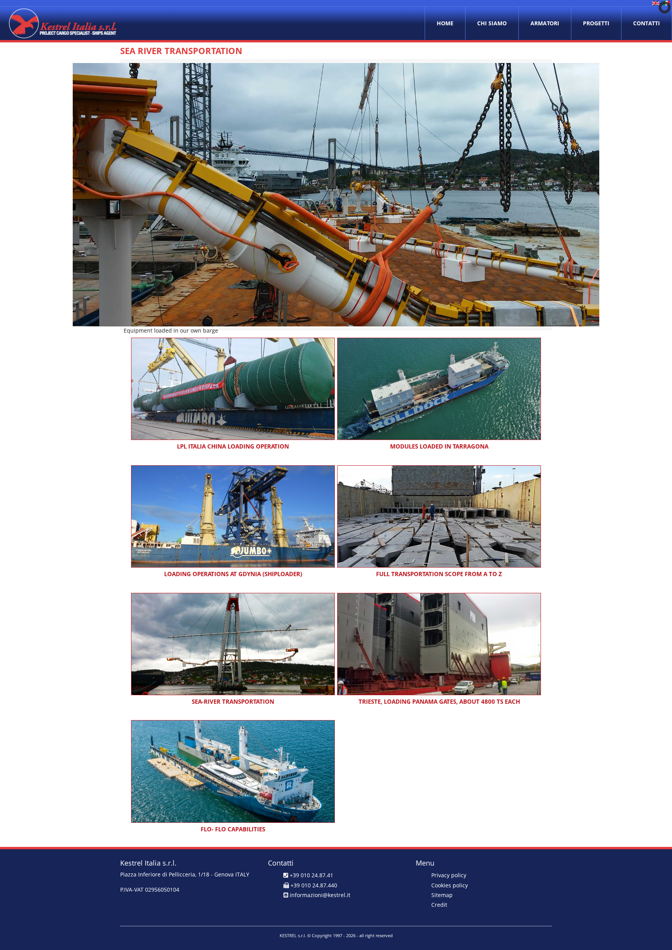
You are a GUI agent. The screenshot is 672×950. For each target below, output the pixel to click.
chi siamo (492, 23)
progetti (596, 23)
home (445, 23)
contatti (646, 23)
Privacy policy (448, 875)
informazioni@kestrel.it (320, 895)
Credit (439, 904)
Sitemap (442, 895)
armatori (544, 23)
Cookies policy (449, 885)
